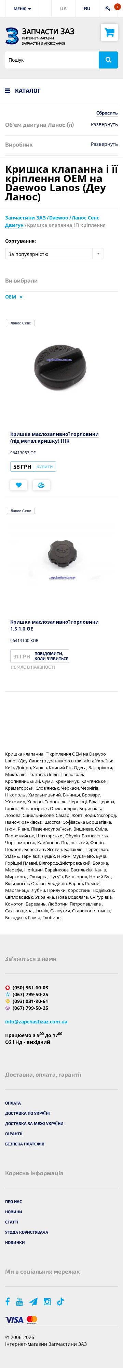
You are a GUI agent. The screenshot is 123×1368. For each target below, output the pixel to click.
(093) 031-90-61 (30, 1001)
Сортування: (20, 241)
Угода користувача (26, 1232)
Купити (45, 466)
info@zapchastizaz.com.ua (36, 1021)
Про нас (13, 1201)
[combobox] (54, 253)
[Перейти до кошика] (109, 32)
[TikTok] (61, 1301)
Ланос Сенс (21, 323)
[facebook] (8, 1301)
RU (87, 8)
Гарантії (14, 1133)
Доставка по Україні (27, 1113)
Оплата (13, 1102)
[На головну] (12, 36)
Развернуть (104, 124)
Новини (13, 1211)
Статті (11, 1221)
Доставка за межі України (34, 1123)
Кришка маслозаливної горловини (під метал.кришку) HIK (54, 437)
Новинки (15, 1242)
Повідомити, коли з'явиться (52, 656)
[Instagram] (48, 1301)
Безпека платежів (24, 1143)
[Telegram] (34, 1301)
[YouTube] (20, 1301)
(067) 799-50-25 (30, 994)
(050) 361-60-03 (30, 987)
